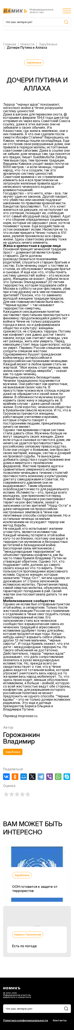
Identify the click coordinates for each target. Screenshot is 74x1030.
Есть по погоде (24, 946)
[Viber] (49, 776)
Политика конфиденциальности (25, 1020)
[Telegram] (41, 776)
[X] (32, 776)
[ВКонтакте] (6, 776)
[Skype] (67, 776)
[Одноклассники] (15, 776)
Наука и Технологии (27, 934)
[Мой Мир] (23, 776)
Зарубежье (34, 62)
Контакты (60, 1020)
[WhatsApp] (58, 776)
